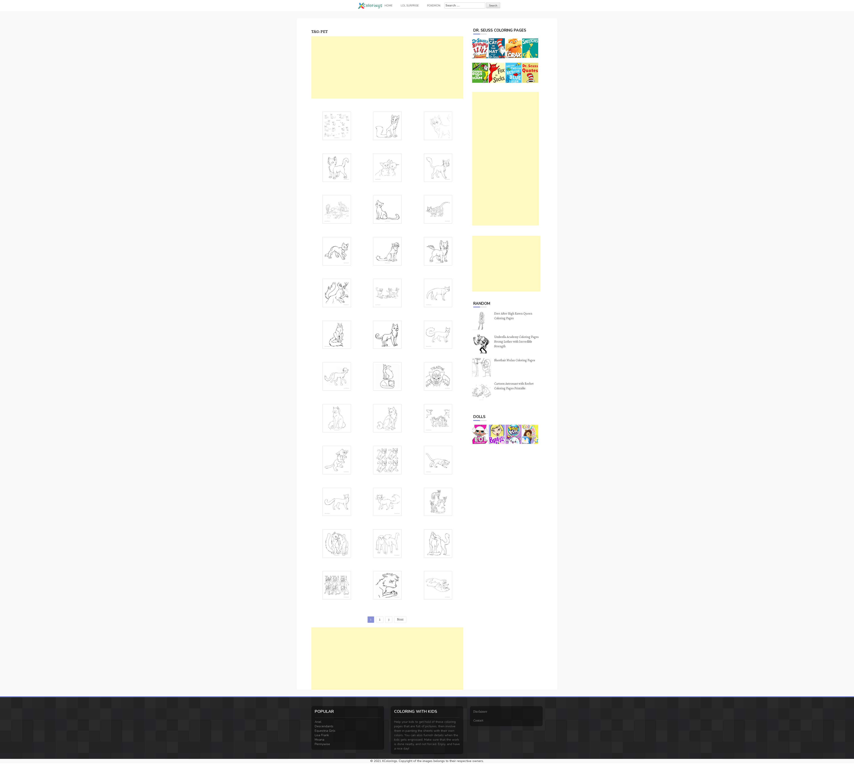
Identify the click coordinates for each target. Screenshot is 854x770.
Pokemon (433, 5)
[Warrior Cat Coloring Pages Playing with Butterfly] (336, 460)
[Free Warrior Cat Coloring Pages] (387, 293)
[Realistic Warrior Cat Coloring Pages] (336, 209)
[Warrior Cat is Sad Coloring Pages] (438, 125)
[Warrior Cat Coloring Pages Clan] (438, 501)
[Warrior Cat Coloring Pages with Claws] (336, 293)
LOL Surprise (410, 5)
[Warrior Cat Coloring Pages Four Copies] (387, 460)
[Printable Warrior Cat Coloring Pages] (387, 251)
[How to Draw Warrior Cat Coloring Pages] (336, 125)
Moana (319, 740)
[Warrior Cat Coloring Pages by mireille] (438, 293)
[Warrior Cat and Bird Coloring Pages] (387, 585)
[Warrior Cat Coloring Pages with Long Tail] (336, 376)
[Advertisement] (387, 67)
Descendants (324, 726)
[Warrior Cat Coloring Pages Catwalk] (438, 460)
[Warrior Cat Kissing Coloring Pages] (387, 543)
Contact (478, 720)
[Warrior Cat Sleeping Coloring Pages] (387, 376)
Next (400, 619)
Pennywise (322, 744)
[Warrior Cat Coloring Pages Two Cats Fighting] (438, 585)
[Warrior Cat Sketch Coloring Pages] (336, 418)
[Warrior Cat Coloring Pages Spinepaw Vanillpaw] (336, 585)
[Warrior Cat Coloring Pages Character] (387, 418)
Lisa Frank (322, 735)
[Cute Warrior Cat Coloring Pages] (387, 209)
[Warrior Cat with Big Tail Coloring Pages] (387, 501)
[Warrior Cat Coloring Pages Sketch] (336, 251)
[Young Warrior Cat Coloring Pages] (336, 167)
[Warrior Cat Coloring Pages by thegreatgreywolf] (438, 418)
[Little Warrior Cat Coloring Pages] (438, 251)
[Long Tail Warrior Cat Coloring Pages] (336, 501)
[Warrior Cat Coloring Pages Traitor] (438, 376)
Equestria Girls (325, 731)
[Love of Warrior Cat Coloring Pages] (387, 167)
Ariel (318, 722)
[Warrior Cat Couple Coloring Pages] (336, 543)
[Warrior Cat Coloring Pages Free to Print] (438, 209)
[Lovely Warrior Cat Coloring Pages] (387, 125)
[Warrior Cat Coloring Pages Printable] (387, 334)
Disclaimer (480, 711)
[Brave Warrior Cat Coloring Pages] (336, 334)
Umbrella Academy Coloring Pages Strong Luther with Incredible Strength (516, 341)
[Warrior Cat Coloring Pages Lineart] (438, 167)
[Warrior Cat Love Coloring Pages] (438, 543)
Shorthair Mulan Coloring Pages (514, 360)
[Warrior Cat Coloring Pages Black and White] (438, 334)
